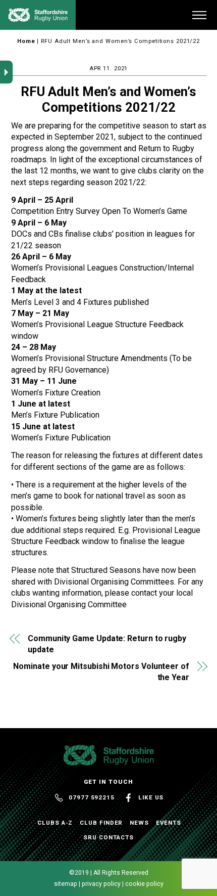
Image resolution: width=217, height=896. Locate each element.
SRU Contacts (108, 837)
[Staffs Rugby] (38, 18)
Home (26, 41)
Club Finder (101, 822)
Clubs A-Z (55, 822)
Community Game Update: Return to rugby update (107, 644)
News (139, 822)
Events (169, 822)
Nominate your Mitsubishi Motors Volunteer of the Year (101, 671)
